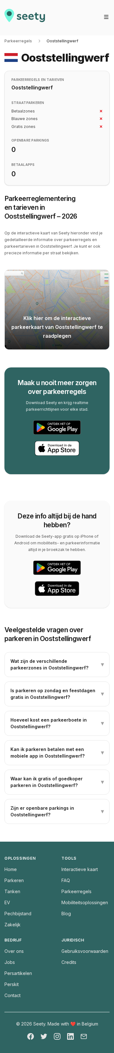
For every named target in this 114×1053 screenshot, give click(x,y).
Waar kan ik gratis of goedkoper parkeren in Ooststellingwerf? (57, 782)
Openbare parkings (30, 140)
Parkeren (14, 880)
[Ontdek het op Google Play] (57, 427)
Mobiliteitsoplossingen (84, 902)
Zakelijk (12, 924)
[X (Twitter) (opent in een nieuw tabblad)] (44, 1036)
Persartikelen (18, 973)
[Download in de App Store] (57, 448)
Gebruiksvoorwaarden (84, 951)
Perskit (11, 984)
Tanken (12, 891)
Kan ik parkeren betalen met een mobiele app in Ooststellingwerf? (57, 753)
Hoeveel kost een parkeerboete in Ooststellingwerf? (57, 723)
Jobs (9, 962)
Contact (12, 995)
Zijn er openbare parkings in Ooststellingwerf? (57, 811)
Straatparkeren (27, 103)
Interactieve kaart (79, 869)
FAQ (65, 880)
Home (10, 869)
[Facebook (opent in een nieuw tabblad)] (30, 1036)
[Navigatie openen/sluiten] (106, 16)
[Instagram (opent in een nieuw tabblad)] (57, 1036)
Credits (68, 962)
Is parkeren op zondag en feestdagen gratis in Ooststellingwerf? (57, 694)
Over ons (14, 951)
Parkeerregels (18, 41)
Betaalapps (23, 165)
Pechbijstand (17, 913)
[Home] (24, 18)
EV (7, 902)
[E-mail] (83, 1036)
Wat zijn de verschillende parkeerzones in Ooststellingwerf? (57, 664)
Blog (66, 913)
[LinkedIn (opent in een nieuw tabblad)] (70, 1036)
